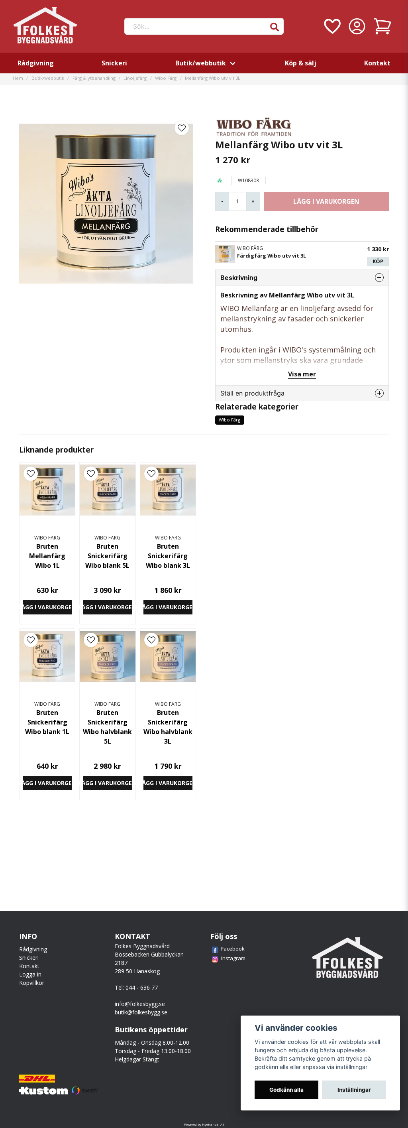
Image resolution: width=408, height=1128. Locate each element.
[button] (274, 27)
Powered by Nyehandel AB (204, 1124)
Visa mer (302, 374)
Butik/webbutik (200, 63)
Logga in (30, 974)
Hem (18, 78)
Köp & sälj (300, 63)
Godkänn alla (286, 1090)
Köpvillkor (31, 982)
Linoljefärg (135, 78)
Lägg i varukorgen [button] (47, 607)
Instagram (233, 958)
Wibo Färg (166, 78)
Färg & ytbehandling (94, 78)
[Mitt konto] (357, 26)
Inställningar (354, 1090)
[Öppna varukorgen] (382, 26)
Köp (378, 261)
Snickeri (114, 63)
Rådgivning (36, 63)
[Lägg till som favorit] (331, 26)
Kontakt (377, 63)
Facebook (233, 948)
